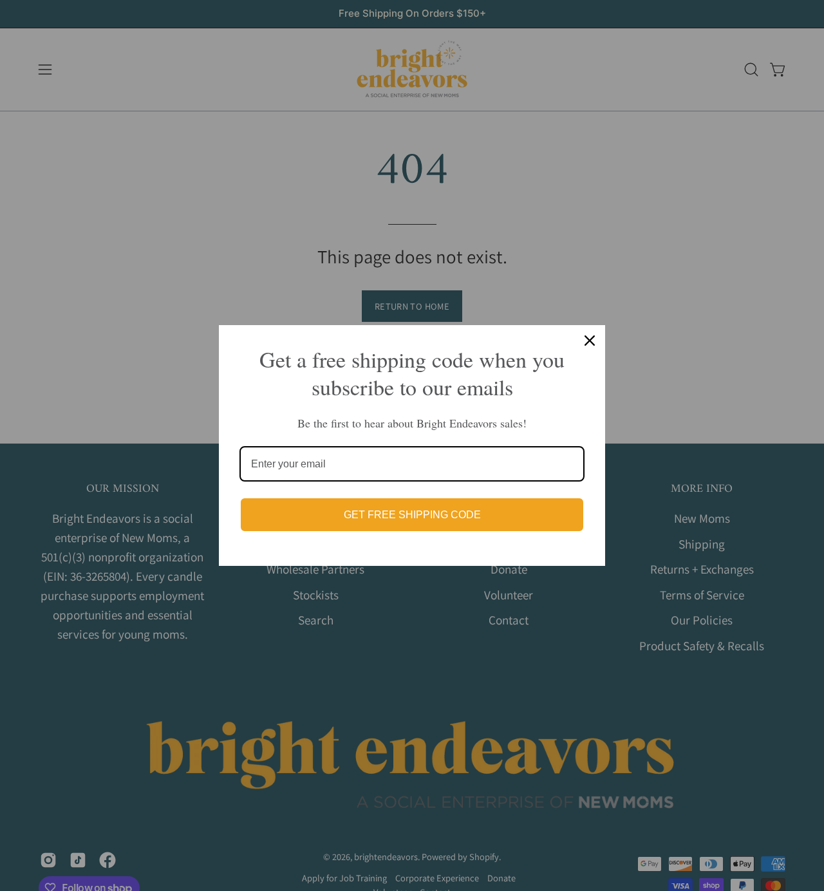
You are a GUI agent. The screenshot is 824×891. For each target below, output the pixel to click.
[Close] (589, 340)
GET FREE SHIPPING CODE (412, 514)
